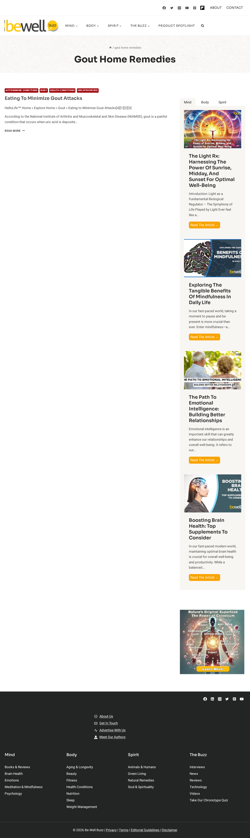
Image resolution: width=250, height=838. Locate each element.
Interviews (197, 767)
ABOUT (216, 8)
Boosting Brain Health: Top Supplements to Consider (208, 529)
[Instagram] (179, 7)
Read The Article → (205, 225)
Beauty (71, 773)
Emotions (12, 780)
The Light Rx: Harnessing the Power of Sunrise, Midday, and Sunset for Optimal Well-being (212, 170)
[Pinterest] (194, 7)
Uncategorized (88, 90)
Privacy (111, 830)
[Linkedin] (212, 699)
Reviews (196, 780)
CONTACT (234, 8)
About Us (106, 716)
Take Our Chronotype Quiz (209, 800)
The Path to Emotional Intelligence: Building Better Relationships (207, 408)
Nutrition (72, 793)
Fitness (71, 780)
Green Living (137, 773)
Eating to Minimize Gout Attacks (43, 98)
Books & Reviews (17, 767)
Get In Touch (108, 723)
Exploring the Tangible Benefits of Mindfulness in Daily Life (210, 293)
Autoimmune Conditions (21, 90)
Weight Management (81, 806)
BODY (43, 90)
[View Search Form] (202, 26)
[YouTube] (187, 7)
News (194, 773)
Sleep (70, 800)
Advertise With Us (112, 730)
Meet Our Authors (112, 737)
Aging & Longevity (79, 767)
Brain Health (14, 773)
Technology (198, 787)
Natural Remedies (141, 780)
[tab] (188, 102)
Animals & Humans (142, 767)
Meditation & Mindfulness (24, 787)
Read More (15, 131)
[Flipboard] (202, 7)
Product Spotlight (176, 26)
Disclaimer (169, 830)
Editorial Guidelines (145, 830)
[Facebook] (164, 7)
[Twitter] (172, 7)
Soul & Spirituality (141, 787)
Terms (124, 830)
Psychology (13, 793)
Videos (195, 793)
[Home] (110, 48)
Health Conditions (62, 90)
